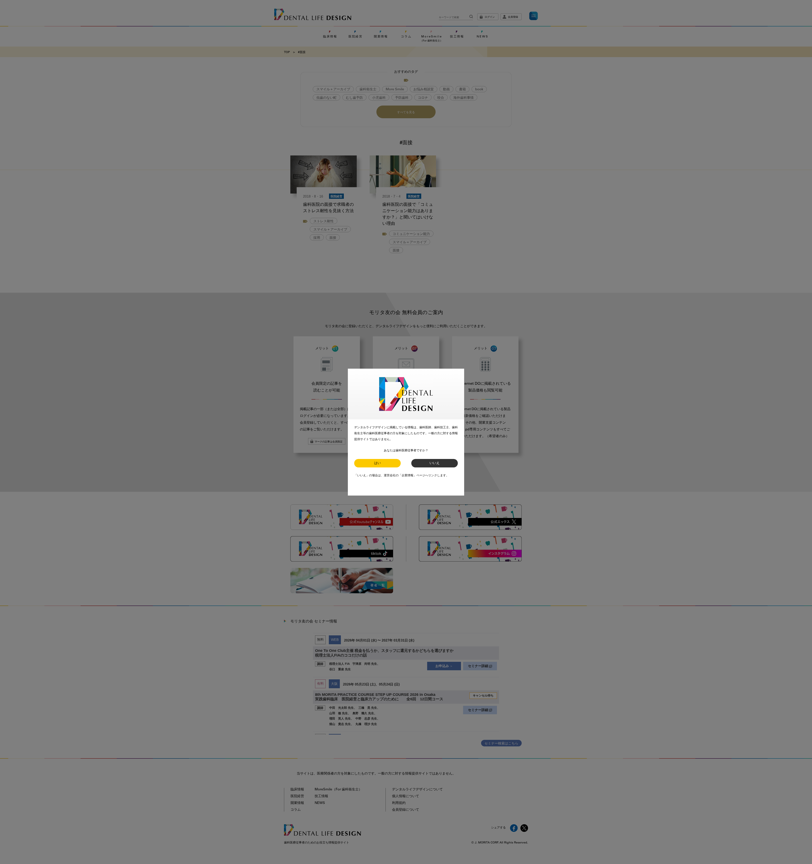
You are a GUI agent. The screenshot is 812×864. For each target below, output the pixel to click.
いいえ (434, 463)
